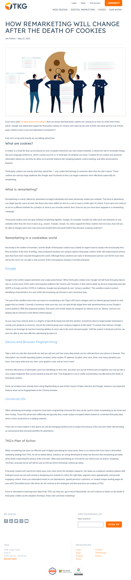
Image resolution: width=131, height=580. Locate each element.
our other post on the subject (33, 122)
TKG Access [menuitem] (95, 3)
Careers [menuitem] (79, 556)
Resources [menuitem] (83, 545)
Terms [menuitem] (78, 559)
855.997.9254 (10, 559)
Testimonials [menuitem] (100, 553)
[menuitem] (60, 9)
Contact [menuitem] (98, 550)
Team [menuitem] (83, 3)
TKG (6, 545)
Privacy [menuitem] (98, 556)
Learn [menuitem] (74, 3)
